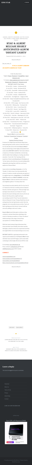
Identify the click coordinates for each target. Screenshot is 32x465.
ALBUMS (5, 37)
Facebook (6, 136)
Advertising (7, 396)
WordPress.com (16, 461)
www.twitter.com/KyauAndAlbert (11, 260)
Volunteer (7, 384)
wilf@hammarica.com (8, 248)
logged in (11, 370)
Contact (6, 399)
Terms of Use (8, 390)
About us (7, 387)
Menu (27, 2)
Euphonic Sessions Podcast (16, 140)
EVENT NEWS (15, 38)
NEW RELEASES (24, 38)
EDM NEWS (16, 37)
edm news (11, 327)
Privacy (6, 393)
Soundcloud (13, 136)
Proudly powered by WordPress (11, 460)
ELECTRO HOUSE (24, 37)
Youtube (25, 136)
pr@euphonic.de (15, 246)
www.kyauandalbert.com (9, 256)
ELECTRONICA (8, 38)
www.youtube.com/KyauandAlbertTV (12, 258)
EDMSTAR (13, 56)
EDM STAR (5, 2)
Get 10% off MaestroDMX (16, 421)
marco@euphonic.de (15, 244)
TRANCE (16, 40)
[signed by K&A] (19, 80)
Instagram (19, 136)
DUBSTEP (10, 37)
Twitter (16, 138)
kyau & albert (19, 327)
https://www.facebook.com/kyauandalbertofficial (15, 262)
